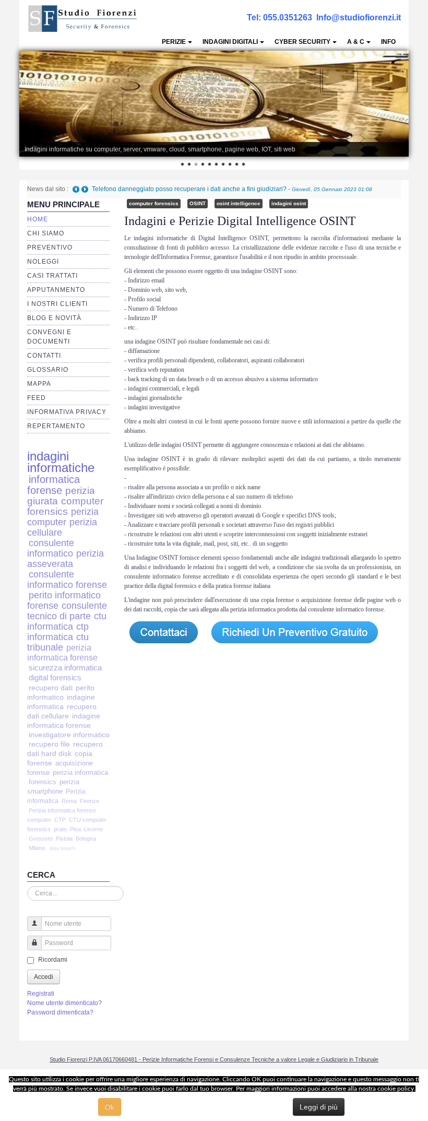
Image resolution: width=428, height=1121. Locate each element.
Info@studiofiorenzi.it (358, 17)
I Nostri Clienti (57, 304)
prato (60, 829)
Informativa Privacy (66, 412)
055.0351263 (287, 17)
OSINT (197, 203)
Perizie (174, 41)
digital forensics (55, 678)
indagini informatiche (60, 462)
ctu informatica (66, 621)
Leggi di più (319, 1107)
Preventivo (50, 247)
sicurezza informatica (65, 667)
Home (37, 219)
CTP (60, 820)
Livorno (93, 829)
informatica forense (53, 485)
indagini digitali (230, 41)
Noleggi (43, 261)
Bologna (86, 838)
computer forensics (65, 506)
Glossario (47, 369)
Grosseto (41, 838)
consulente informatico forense (67, 579)
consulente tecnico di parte (67, 610)
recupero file (49, 744)
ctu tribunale (58, 642)
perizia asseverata (65, 558)
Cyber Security (302, 41)
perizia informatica (80, 772)
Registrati (40, 993)
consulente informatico (50, 548)
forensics (42, 782)
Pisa (75, 829)
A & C (355, 41)
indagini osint (288, 203)
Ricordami (52, 959)
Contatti (44, 355)
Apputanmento (56, 289)
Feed (36, 398)
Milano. (37, 848)
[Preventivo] (294, 631)
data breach (62, 848)
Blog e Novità (54, 318)
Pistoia (64, 838)
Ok (109, 1107)
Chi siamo (45, 233)
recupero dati (51, 687)
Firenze (89, 801)
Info (388, 41)
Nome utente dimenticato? (64, 1003)
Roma (69, 801)
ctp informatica (58, 631)
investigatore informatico (69, 735)
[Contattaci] (163, 631)
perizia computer (63, 516)
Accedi (43, 977)
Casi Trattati (52, 275)
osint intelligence (238, 203)
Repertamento (56, 426)
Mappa (39, 383)
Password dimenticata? (60, 1012)
